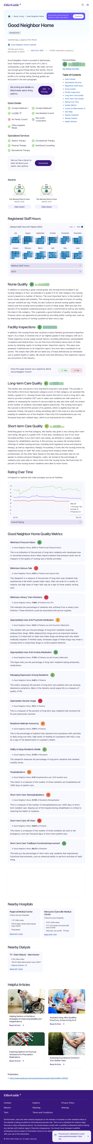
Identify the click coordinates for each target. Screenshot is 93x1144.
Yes (65, 370)
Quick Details (70, 79)
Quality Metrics (71, 105)
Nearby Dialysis (71, 118)
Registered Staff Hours (74, 86)
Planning (36, 1107)
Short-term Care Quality (74, 99)
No (78, 370)
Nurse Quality (70, 89)
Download (78, 16)
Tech (6, 1112)
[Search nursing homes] (82, 4)
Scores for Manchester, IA (75, 108)
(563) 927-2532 (16, 969)
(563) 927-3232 (16, 934)
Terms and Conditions (43, 1112)
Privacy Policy (67, 1103)
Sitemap (65, 1107)
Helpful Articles (71, 121)
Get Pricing (44, 90)
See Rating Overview (70, 69)
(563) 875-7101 (50, 935)
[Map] (46, 882)
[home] (12, 5)
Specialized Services (73, 82)
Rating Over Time (72, 102)
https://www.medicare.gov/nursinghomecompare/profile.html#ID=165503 (39, 1078)
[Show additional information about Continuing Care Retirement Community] (20, 113)
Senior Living (19, 16)
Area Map (69, 112)
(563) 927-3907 (37, 50)
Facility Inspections (72, 92)
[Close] (88, 1136)
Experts (36, 1103)
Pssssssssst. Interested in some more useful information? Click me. (71, 1136)
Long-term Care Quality (74, 95)
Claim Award (19, 207)
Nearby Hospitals (72, 115)
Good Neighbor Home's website (23, 45)
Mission (7, 1107)
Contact (7, 1103)
